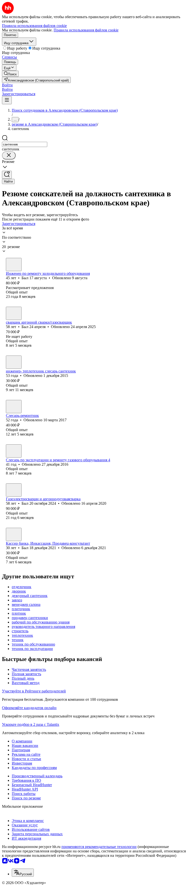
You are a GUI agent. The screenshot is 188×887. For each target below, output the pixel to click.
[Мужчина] (14, 264)
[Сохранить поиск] (7, 175)
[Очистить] (9, 155)
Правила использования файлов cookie (86, 30)
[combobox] (24, 144)
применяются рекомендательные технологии (99, 847)
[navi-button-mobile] (7, 100)
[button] (7, 85)
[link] (10, 74)
